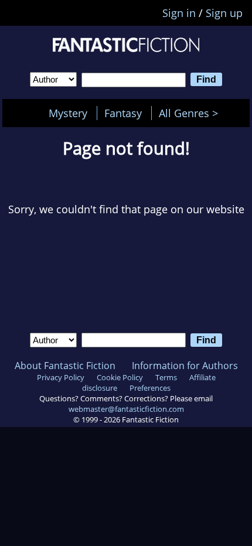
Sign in (179, 13)
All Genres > (191, 113)
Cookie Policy (120, 377)
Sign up (224, 13)
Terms (166, 377)
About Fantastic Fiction (65, 365)
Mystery (68, 113)
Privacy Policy (60, 377)
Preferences (150, 388)
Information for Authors (185, 365)
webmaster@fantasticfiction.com (126, 409)
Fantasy (123, 113)
